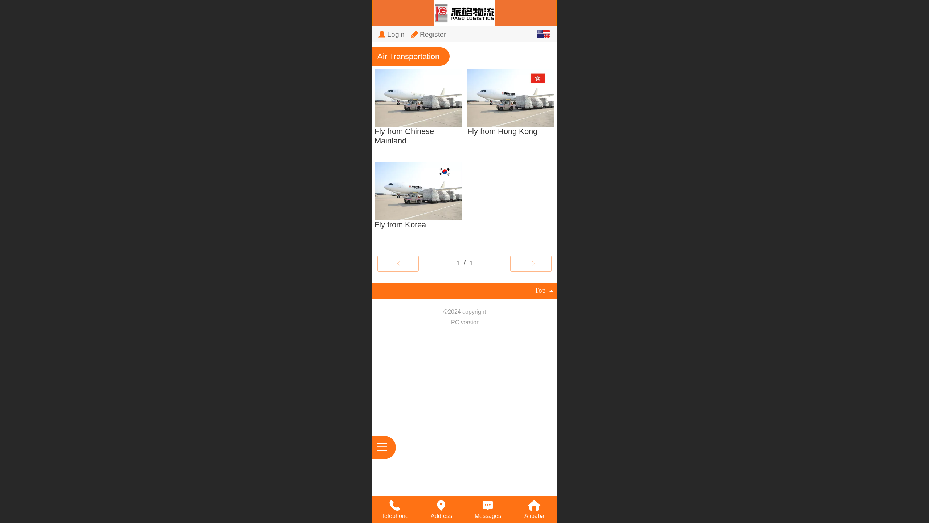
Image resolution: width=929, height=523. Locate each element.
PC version (465, 322)
